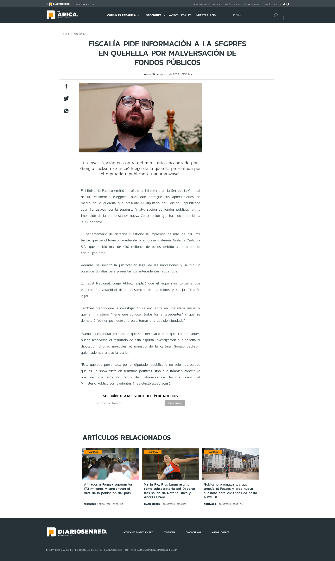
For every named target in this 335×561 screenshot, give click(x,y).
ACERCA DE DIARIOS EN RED (138, 532)
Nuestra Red (83, 4)
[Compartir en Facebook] (66, 88)
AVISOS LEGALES (180, 15)
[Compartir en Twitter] (66, 100)
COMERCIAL (169, 532)
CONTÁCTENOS (193, 532)
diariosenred (152, 504)
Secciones (153, 15)
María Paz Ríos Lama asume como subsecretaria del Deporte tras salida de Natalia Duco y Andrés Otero (169, 491)
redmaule (90, 504)
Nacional (79, 33)
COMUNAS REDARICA (121, 15)
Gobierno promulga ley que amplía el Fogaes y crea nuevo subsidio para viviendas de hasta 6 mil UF (230, 491)
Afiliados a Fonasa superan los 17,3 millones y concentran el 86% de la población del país (108, 488)
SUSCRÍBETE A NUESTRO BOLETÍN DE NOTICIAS (140, 396)
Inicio (65, 33)
